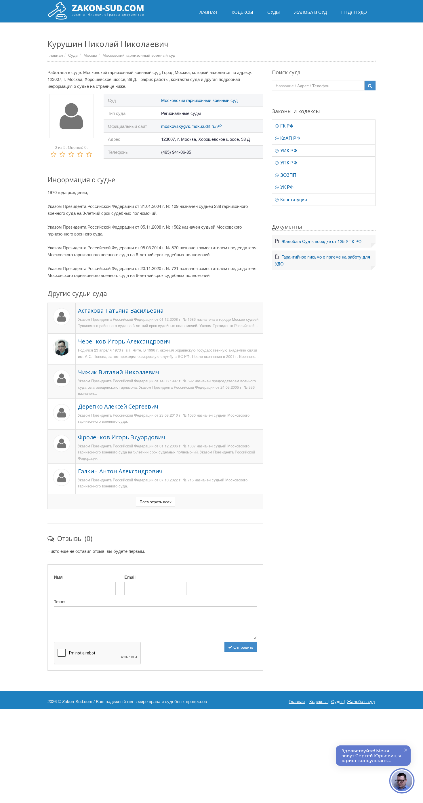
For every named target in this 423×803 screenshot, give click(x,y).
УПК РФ (288, 162)
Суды (73, 55)
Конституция (293, 199)
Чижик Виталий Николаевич (118, 372)
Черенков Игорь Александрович (124, 341)
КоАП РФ (289, 138)
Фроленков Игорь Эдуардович (121, 437)
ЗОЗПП (287, 175)
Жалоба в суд (361, 701)
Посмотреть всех (156, 501)
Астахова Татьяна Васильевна (120, 310)
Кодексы (318, 701)
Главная (55, 55)
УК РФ (286, 187)
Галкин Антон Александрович (120, 471)
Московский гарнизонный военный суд (138, 55)
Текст (59, 601)
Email (130, 577)
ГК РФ (286, 125)
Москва (90, 55)
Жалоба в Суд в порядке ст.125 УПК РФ (321, 241)
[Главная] (95, 10)
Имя (58, 577)
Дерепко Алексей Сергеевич (118, 406)
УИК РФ (288, 150)
